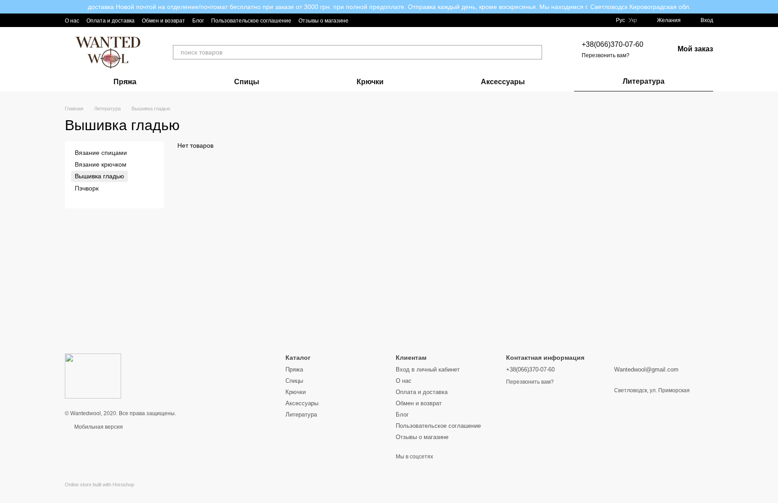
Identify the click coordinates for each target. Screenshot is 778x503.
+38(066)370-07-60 (612, 44)
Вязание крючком (101, 164)
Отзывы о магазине (323, 21)
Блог (198, 21)
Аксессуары (503, 82)
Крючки (370, 82)
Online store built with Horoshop (99, 484)
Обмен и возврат (163, 21)
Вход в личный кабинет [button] (428, 369)
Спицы (246, 82)
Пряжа (124, 82)
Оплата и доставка (110, 21)
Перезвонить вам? (605, 55)
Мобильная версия (98, 427)
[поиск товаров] (535, 52)
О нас (72, 21)
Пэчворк (87, 188)
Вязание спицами (101, 152)
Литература (644, 81)
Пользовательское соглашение (251, 21)
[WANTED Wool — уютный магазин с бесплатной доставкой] (93, 375)
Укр (633, 20)
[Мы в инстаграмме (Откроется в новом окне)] (361, 20)
